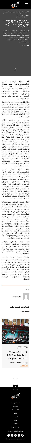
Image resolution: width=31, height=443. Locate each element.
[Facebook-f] (22, 435)
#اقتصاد (25, 12)
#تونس (19, 347)
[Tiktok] (8, 435)
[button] (14, 379)
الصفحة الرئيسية (15, 403)
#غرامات (19, 16)
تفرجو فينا (15, 416)
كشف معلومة (15, 410)
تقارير (15, 413)
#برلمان (25, 347)
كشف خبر (15, 406)
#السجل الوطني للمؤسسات (12, 12)
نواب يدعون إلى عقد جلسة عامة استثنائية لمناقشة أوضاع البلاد (17, 355)
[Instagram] (19, 435)
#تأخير (26, 16)
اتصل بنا (15, 423)
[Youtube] (15, 435)
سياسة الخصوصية (15, 427)
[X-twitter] (12, 435)
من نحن (15, 420)
